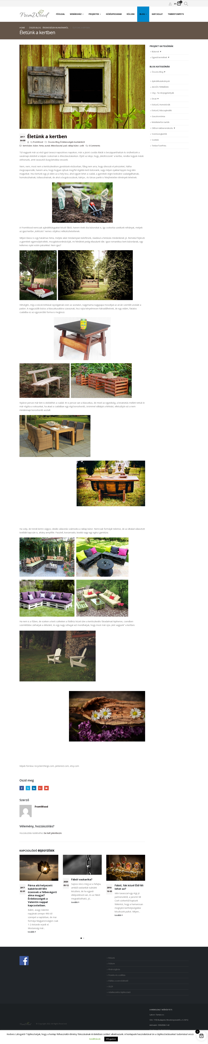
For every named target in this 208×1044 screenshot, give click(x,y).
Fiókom (111, 963)
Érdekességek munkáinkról (72, 142)
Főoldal (60, 14)
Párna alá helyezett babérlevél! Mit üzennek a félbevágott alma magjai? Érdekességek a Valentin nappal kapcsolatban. (42, 895)
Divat (154, 98)
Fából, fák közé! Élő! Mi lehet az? (129, 887)
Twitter (28, 788)
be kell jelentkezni (53, 833)
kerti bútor (27, 145)
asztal (47, 145)
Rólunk (131, 14)
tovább (31, 932)
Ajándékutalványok (161, 81)
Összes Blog (53, 142)
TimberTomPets (176, 14)
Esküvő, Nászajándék (162, 110)
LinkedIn (34, 788)
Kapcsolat (157, 14)
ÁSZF (110, 986)
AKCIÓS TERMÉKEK (160, 87)
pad (65, 145)
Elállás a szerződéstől (118, 981)
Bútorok (155, 51)
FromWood (38, 142)
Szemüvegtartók (159, 134)
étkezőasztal (56, 145)
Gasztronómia (158, 116)
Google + (40, 788)
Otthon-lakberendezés (162, 128)
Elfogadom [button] (111, 1039)
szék (82, 145)
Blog (142, 14)
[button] (81, 938)
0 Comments (94, 145)
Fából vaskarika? (81, 879)
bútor (35, 145)
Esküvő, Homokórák (161, 104)
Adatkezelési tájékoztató (119, 992)
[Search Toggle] (186, 4)
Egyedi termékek (159, 57)
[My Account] (170, 4)
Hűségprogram (114, 14)
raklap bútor (73, 145)
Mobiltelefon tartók (160, 122)
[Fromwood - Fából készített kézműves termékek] (34, 14)
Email (46, 788)
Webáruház (76, 14)
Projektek (94, 14)
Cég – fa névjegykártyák (163, 92)
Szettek (155, 139)
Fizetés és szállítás (116, 975)
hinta (41, 145)
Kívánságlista (114, 969)
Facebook (21, 788)
